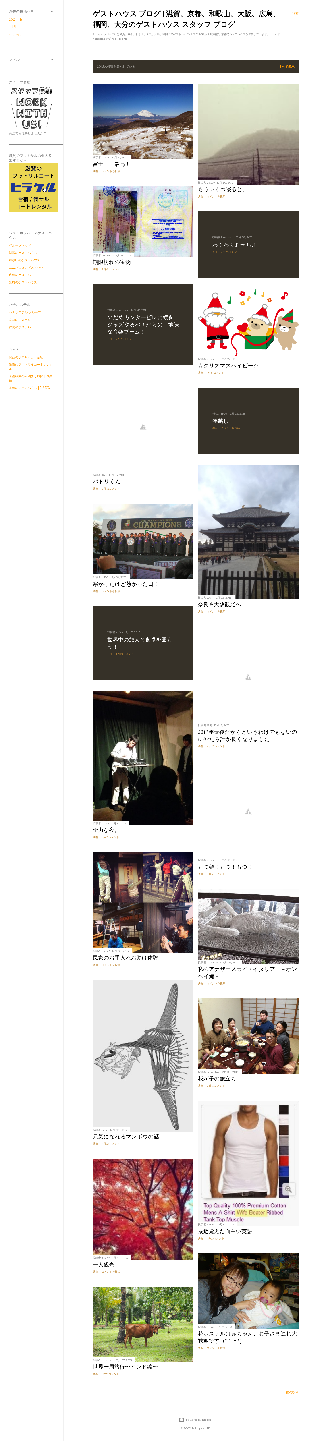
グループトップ (20, 245)
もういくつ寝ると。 (223, 189)
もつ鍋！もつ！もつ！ (225, 866)
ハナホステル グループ (25, 312)
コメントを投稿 (111, 171)
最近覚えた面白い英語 (225, 1231)
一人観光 (103, 1264)
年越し (220, 420)
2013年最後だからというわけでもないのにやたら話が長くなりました (247, 735)
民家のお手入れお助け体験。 (128, 957)
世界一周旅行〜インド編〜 (128, 1366)
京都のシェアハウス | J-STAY (29, 388)
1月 (16, 27)
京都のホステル (20, 320)
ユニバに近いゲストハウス (27, 267)
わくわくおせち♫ (233, 244)
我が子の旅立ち (219, 1078)
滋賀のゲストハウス (23, 253)
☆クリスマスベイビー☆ (228, 365)
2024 (15, 19)
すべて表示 (287, 66)
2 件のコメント (111, 269)
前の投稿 (292, 1392)
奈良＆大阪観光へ (219, 604)
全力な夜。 (106, 830)
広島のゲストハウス (23, 275)
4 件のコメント (216, 746)
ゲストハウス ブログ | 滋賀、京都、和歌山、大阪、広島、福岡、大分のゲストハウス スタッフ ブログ (186, 18)
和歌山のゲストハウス (24, 260)
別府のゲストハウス (23, 282)
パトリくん (107, 481)
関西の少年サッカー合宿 (26, 357)
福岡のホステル (20, 327)
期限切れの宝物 (112, 262)
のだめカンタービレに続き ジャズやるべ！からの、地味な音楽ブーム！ (143, 324)
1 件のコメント (215, 372)
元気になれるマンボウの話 (126, 1136)
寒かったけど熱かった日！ (126, 584)
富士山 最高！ (111, 164)
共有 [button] (95, 171)
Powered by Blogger (199, 1419)
